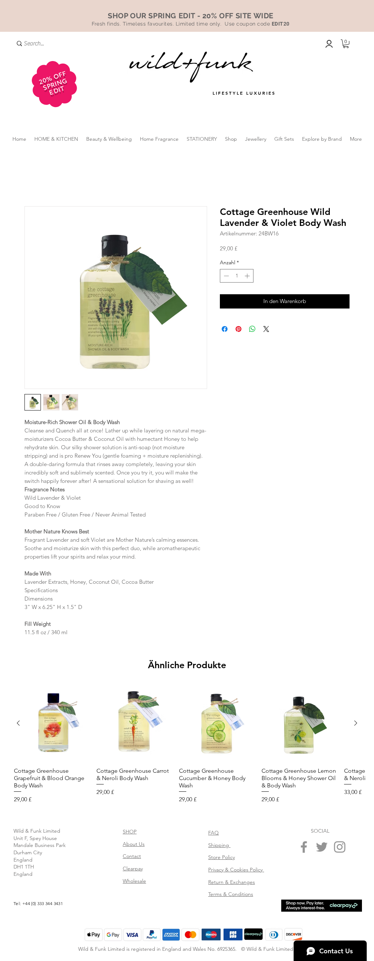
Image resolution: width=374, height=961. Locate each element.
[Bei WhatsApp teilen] (252, 329)
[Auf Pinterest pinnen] (238, 329)
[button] (346, 43)
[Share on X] (266, 329)
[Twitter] (321, 847)
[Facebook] (304, 847)
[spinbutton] (236, 275)
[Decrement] (225, 275)
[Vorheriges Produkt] (18, 723)
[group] (187, 745)
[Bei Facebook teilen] (224, 329)
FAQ (213, 832)
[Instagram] (339, 847)
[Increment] (247, 275)
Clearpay (133, 868)
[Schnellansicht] (52, 723)
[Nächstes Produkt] (355, 723)
